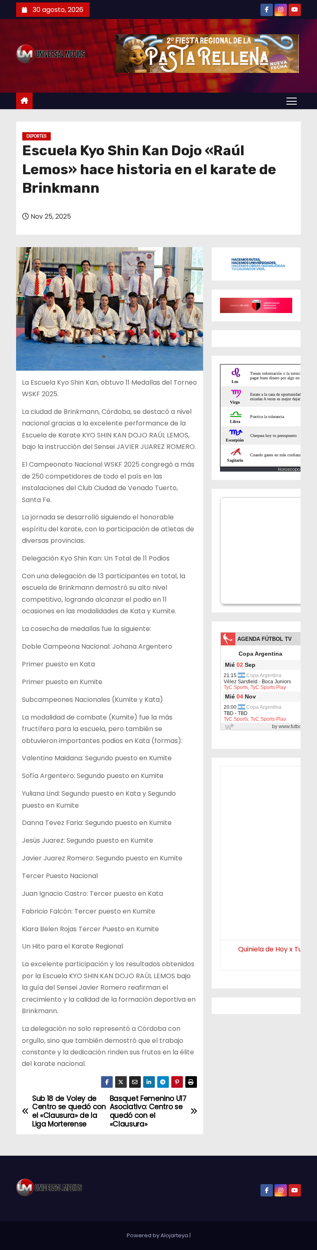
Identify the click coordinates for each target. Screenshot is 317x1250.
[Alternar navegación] (291, 100)
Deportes (36, 136)
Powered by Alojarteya (158, 1235)
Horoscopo (289, 469)
